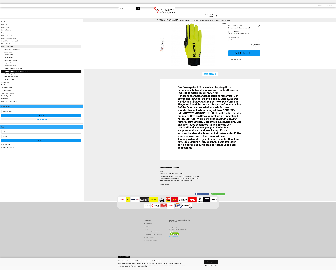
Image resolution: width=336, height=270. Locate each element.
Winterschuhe (5, 82)
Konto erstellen (5, 144)
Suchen (41, 115)
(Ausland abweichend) (245, 33)
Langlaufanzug (8, 52)
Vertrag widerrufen (124, 256)
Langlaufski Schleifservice (9, 101)
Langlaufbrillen (5, 44)
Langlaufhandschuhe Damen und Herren (16, 71)
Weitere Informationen (211, 265)
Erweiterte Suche (41, 119)
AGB (147, 229)
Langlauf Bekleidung (7, 46)
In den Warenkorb (244, 53)
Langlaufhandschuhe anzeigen (14, 68)
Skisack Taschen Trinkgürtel (9, 41)
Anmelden (41, 140)
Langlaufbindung (6, 30)
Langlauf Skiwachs (6, 35)
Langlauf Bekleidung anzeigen (12, 49)
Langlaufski (4, 24)
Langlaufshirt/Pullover (10, 60)
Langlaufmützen (8, 63)
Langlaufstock (5, 33)
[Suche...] (138, 8)
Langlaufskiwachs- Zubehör (9, 38)
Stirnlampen (4, 98)
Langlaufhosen (8, 57)
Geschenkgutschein (7, 96)
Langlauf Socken (9, 79)
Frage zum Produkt (235, 60)
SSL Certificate (173, 236)
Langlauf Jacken (8, 55)
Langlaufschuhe (5, 27)
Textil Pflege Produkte (7, 93)
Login (320, 5)
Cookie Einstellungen (151, 240)
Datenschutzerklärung (141, 266)
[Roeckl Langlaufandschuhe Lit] (193, 44)
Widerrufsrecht (150, 237)
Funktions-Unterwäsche (11, 76)
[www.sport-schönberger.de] (164, 10)
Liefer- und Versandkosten (153, 232)
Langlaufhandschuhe (10, 66)
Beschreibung (210, 74)
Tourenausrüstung (6, 90)
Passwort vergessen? (7, 147)
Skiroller (3, 22)
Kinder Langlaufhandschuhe (13, 74)
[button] (202, 194)
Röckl (224, 23)
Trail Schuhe (4, 85)
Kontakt (148, 226)
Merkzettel (329, 5)
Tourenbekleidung (6, 87)
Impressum (149, 223)
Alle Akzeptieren (211, 262)
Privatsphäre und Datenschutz (154, 234)
